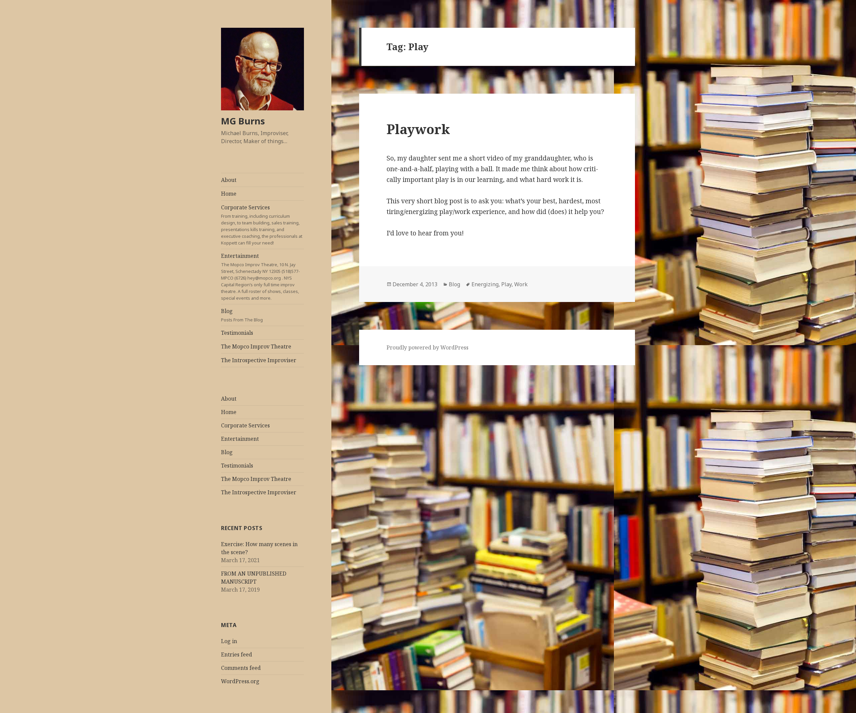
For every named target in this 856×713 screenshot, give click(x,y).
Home (228, 193)
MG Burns (243, 121)
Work (521, 284)
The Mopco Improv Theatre (256, 346)
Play (506, 284)
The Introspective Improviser (258, 360)
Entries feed (236, 654)
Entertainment (260, 276)
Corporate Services (261, 225)
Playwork (418, 129)
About (228, 180)
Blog (242, 315)
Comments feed (241, 668)
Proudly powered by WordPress (427, 347)
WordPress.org (240, 681)
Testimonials (237, 332)
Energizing (485, 284)
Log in (229, 641)
